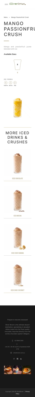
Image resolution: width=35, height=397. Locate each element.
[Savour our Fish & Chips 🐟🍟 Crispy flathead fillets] (26, 370)
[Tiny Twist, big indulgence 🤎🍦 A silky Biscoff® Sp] (17, 370)
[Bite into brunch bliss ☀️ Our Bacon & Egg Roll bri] (8, 370)
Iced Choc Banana (17, 253)
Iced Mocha (17, 216)
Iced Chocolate (17, 178)
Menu (6, 17)
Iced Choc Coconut (17, 290)
